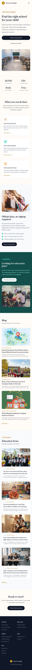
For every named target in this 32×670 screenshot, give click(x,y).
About (3, 648)
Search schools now (9, 244)
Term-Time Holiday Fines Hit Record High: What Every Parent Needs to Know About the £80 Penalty (16, 540)
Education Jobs (21, 636)
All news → (5, 582)
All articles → (5, 423)
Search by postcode (16, 38)
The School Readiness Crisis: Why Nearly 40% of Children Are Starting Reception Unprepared (14, 507)
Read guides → (7, 175)
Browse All (4, 629)
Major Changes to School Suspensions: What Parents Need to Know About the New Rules (15, 573)
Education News (21, 624)
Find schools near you (16, 608)
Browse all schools (16, 43)
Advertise (19, 639)
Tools (6, 648)
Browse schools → (8, 155)
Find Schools (5, 624)
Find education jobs (9, 280)
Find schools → (7, 132)
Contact (4, 650)
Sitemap (4, 653)
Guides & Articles (21, 627)
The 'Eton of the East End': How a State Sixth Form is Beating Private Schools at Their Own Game (15, 474)
